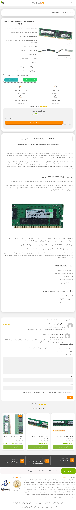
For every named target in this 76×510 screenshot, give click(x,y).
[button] (63, 447)
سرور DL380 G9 (13, 253)
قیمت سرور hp (37, 241)
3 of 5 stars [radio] (60, 352)
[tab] (52, 138)
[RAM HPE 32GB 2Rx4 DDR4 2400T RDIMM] (63, 424)
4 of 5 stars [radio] (59, 352)
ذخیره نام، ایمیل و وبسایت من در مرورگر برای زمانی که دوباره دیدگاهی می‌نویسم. (47, 393)
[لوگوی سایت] (38, 3)
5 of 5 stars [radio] (57, 352)
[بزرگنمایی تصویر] (69, 43)
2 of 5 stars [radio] (61, 352)
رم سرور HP (64, 12)
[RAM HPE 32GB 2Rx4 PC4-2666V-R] (38, 424)
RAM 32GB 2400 (60, 158)
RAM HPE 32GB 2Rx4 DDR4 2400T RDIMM (65, 437)
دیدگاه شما (69, 355)
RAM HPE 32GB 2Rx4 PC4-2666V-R (40, 437)
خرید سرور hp (51, 166)
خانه (71, 12)
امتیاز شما (69, 352)
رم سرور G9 (55, 12)
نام (71, 377)
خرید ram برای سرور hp (39, 166)
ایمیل (71, 385)
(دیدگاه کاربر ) (34, 106)
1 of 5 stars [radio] (63, 352)
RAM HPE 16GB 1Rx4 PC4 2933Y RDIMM (13, 437)
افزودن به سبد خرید (34, 123)
